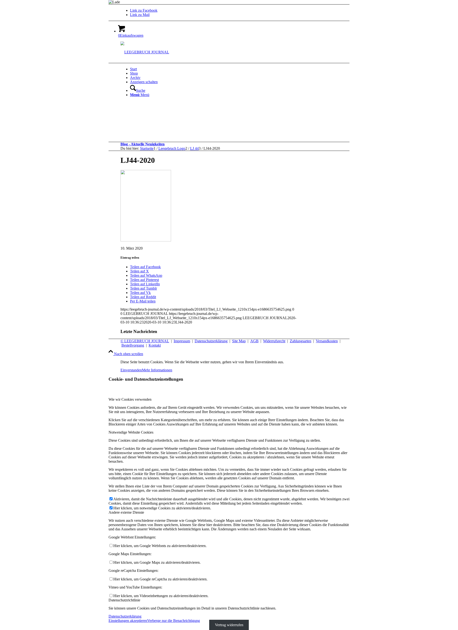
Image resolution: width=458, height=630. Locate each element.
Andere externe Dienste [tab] (126, 512)
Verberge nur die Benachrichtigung (173, 621)
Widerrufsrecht (274, 341)
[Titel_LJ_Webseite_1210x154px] (144, 52)
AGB (254, 341)
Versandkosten (327, 341)
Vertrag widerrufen (229, 625)
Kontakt (155, 345)
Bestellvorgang (132, 345)
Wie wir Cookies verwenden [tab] (130, 399)
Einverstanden (131, 370)
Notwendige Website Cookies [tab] (131, 432)
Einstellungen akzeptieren (128, 621)
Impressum (182, 341)
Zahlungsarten (300, 341)
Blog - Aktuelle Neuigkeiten (142, 144)
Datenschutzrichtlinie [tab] (124, 600)
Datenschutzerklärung (211, 341)
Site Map (239, 341)
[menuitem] (245, 69)
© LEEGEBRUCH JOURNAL (144, 341)
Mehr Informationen (157, 370)
